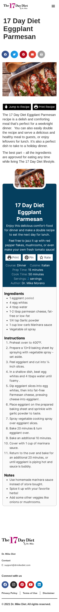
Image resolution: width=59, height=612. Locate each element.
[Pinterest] (22, 584)
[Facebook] (5, 584)
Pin (31, 257)
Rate (47, 257)
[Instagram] (13, 584)
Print (15, 257)
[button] (53, 6)
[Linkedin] (39, 584)
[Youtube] (30, 584)
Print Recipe (46, 107)
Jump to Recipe (19, 107)
